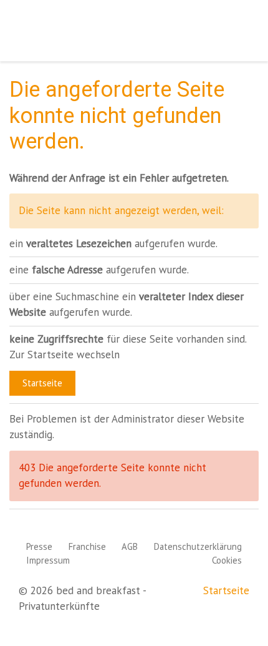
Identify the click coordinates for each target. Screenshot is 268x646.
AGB (130, 546)
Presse (39, 546)
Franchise (87, 546)
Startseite (42, 383)
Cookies (227, 560)
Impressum (48, 560)
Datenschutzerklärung (198, 546)
